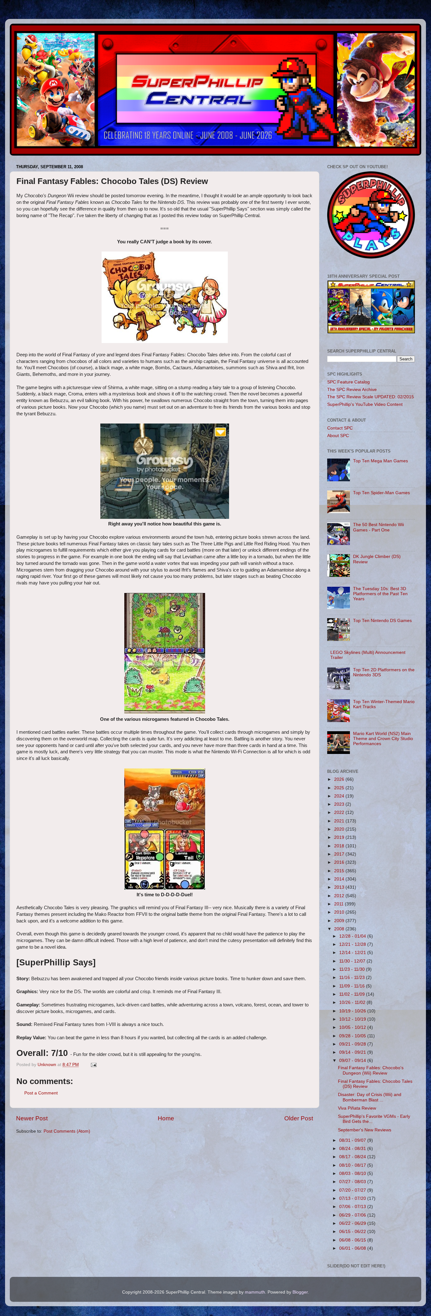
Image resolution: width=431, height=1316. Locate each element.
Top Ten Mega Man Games (380, 461)
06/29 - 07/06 (353, 1215)
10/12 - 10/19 (353, 1019)
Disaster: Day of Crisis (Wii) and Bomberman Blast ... (369, 1097)
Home (166, 1118)
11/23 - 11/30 (352, 969)
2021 (339, 821)
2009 (339, 920)
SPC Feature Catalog (348, 382)
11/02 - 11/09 (352, 994)
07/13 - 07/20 (353, 1198)
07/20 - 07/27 (353, 1190)
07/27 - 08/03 (353, 1181)
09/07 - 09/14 (353, 1060)
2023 (339, 804)
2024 (339, 796)
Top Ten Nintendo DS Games (382, 620)
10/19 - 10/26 (353, 1011)
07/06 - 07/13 (353, 1206)
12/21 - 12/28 (353, 944)
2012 (339, 895)
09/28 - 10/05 (353, 1036)
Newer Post (32, 1118)
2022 (339, 812)
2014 (339, 879)
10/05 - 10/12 (353, 1027)
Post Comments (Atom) (67, 1131)
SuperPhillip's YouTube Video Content (365, 404)
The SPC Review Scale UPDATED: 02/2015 (370, 396)
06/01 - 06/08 (353, 1248)
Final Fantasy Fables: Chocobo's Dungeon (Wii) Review (371, 1070)
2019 (339, 837)
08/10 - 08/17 (353, 1165)
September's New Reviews (364, 1130)
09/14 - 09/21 (353, 1052)
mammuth (255, 1292)
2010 (339, 912)
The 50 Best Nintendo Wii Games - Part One (378, 527)
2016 (339, 862)
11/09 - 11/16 (352, 986)
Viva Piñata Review (357, 1108)
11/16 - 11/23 (352, 977)
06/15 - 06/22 (353, 1231)
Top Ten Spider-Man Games (381, 492)
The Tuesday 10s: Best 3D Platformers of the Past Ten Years (380, 593)
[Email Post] (93, 1064)
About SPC (338, 435)
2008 (339, 929)
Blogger (300, 1292)
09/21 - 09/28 (353, 1044)
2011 (339, 904)
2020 (339, 829)
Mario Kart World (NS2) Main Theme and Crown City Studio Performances (383, 738)
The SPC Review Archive (352, 389)
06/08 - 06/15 (353, 1240)
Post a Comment (41, 1093)
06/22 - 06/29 (353, 1223)
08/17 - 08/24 (353, 1156)
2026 (339, 779)
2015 (339, 870)
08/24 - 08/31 (353, 1148)
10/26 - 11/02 (353, 1002)
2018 (339, 846)
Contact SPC (340, 428)
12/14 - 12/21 (353, 952)
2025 (339, 787)
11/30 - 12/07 (353, 961)
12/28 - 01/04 (353, 936)
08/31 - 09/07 (353, 1140)
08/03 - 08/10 (353, 1173)
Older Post (298, 1118)
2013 (339, 887)
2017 (339, 854)
